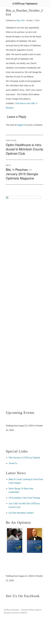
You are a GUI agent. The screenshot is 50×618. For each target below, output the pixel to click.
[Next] (39, 420)
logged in (21, 125)
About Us (13, 463)
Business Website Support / (32, 610)
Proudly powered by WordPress (15, 613)
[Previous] (9, 420)
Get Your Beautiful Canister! (21, 513)
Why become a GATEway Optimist (24, 457)
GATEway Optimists (11, 610)
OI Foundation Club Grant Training (24, 498)
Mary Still (21, 20)
